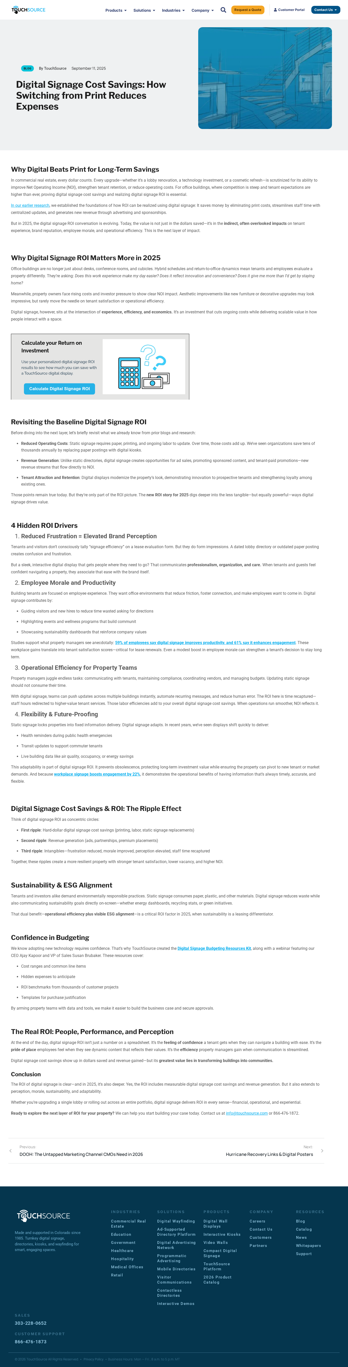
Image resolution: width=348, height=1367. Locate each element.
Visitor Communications (174, 1280)
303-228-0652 (31, 1323)
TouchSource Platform (217, 1266)
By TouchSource (52, 68)
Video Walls (216, 1242)
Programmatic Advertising (171, 1258)
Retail (117, 1275)
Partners (258, 1245)
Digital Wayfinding (176, 1221)
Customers (261, 1237)
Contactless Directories (169, 1293)
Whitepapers (309, 1245)
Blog (300, 1221)
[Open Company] (213, 10)
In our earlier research (30, 205)
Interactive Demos (176, 1303)
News (301, 1237)
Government (123, 1242)
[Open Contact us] (335, 9)
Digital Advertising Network (176, 1245)
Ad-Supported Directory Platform (176, 1232)
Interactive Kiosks (222, 1234)
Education (121, 1234)
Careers (258, 1221)
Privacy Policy (93, 1359)
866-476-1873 (31, 1341)
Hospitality (122, 1259)
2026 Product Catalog (218, 1280)
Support (304, 1254)
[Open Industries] (183, 10)
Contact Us (261, 1229)
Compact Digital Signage (220, 1253)
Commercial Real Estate (128, 1224)
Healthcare (122, 1250)
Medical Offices (127, 1267)
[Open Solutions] (154, 10)
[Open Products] (125, 10)
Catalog (304, 1229)
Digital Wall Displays (216, 1224)
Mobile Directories (176, 1269)
